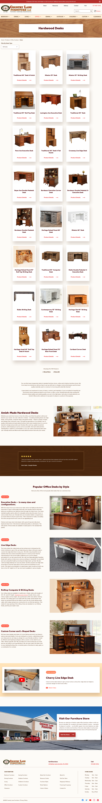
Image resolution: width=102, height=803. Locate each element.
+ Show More (46, 372)
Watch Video (52, 688)
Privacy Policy (23, 800)
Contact (76, 5)
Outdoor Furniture (23, 778)
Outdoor (60, 16)
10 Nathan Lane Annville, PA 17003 (58, 764)
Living (27, 16)
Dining (16, 16)
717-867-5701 (97, 5)
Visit (85, 5)
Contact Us (63, 788)
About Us (62, 775)
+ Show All (56, 372)
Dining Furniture (8, 778)
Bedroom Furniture (9, 775)
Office (37, 16)
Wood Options (44, 785)
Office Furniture (15, 40)
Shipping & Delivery (65, 781)
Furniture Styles (44, 781)
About (45, 5)
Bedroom (4, 16)
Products (7, 40)
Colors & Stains (44, 788)
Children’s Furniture (23, 781)
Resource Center (44, 778)
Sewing (48, 16)
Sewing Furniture (22, 775)
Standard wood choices (21, 595)
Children (72, 16)
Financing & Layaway (65, 785)
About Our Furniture (45, 775)
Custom (84, 16)
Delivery (66, 5)
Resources (55, 5)
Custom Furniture (23, 785)
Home (2, 40)
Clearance (97, 16)
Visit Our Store (65, 734)
